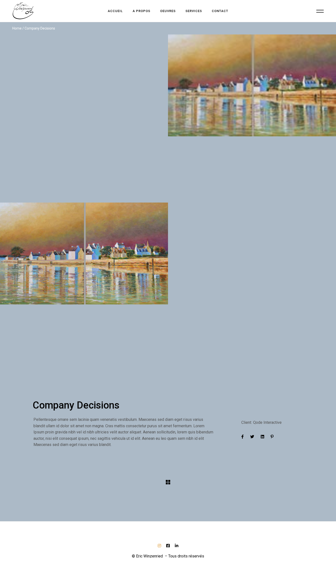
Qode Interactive (267, 422)
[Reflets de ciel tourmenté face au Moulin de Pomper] (84, 118)
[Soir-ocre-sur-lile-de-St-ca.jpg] (84, 287)
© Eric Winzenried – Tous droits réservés (168, 556)
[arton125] (252, 118)
